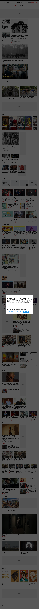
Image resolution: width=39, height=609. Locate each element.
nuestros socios (18, 298)
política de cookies (25, 303)
